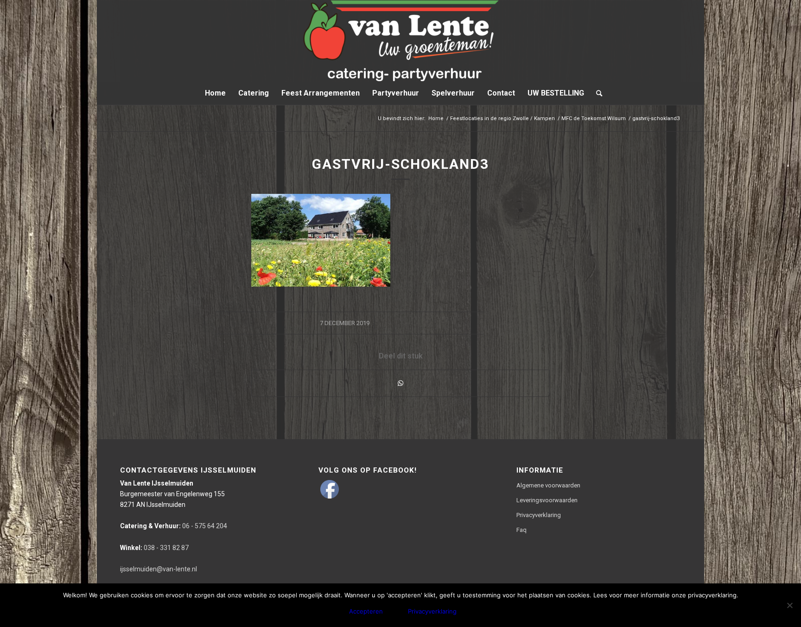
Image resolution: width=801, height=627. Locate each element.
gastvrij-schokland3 (400, 164)
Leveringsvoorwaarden (547, 500)
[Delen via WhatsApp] (400, 383)
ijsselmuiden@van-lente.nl (158, 569)
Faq (521, 529)
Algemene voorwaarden (548, 485)
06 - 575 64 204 (173, 526)
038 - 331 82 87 (154, 547)
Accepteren (366, 611)
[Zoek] (596, 93)
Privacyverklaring (538, 515)
